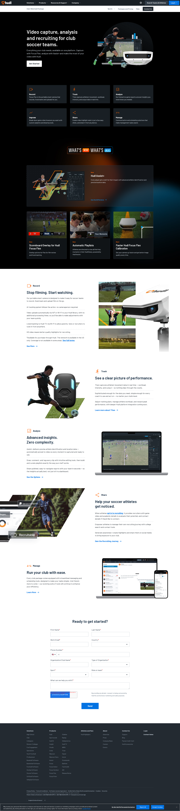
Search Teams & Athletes (156, 3)
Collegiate (30, 741)
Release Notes (66, 773)
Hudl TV (64, 744)
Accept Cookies (157, 807)
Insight (51, 744)
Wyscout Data (53, 757)
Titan (63, 750)
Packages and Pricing (125, 9)
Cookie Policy (86, 809)
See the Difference (97, 200)
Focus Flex (52, 773)
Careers (105, 744)
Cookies (98, 791)
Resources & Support (59, 3)
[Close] (176, 807)
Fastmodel (65, 767)
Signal (64, 754)
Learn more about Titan (105, 410)
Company (75, 3)
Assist (51, 760)
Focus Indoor (53, 767)
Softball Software (32, 776)
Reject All (143, 807)
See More (30, 346)
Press (105, 738)
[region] (90, 807)
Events (105, 747)
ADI (63, 770)
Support (124, 734)
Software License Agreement (58, 791)
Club (28, 738)
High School (30, 734)
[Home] (6, 2)
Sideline (64, 734)
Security (104, 791)
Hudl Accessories (127, 744)
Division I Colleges (32, 744)
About (105, 731)
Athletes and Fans (87, 731)
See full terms (69, 340)
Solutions (30, 3)
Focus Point (53, 776)
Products (42, 3)
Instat (64, 757)
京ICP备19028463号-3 (63, 794)
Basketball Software (33, 763)
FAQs (138, 9)
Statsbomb (65, 760)
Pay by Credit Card (128, 741)
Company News (108, 741)
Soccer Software (32, 773)
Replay (64, 738)
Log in (173, 3)
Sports (110, 9)
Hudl (50, 734)
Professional (31, 757)
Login (146, 731)
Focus (51, 763)
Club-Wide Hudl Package (35, 9)
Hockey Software (32, 770)
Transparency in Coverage (78, 794)
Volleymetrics (66, 741)
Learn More (31, 592)
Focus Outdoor (54, 770)
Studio (51, 747)
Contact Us (148, 9)
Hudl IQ (51, 741)
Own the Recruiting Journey (106, 541)
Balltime (64, 763)
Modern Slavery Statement (34, 794)
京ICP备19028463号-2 (49, 794)
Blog (123, 738)
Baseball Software (32, 760)
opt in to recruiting (115, 513)
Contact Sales (148, 734)
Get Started (34, 63)
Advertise (106, 734)
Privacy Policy (31, 791)
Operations (30, 750)
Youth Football (31, 754)
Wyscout (52, 754)
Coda (51, 750)
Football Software (32, 767)
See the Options (33, 477)
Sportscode (53, 738)
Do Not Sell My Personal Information (123, 807)
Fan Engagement (32, 747)
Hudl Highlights (85, 734)
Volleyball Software (33, 780)
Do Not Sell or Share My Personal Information (81, 791)
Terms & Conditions (42, 791)
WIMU (64, 747)
